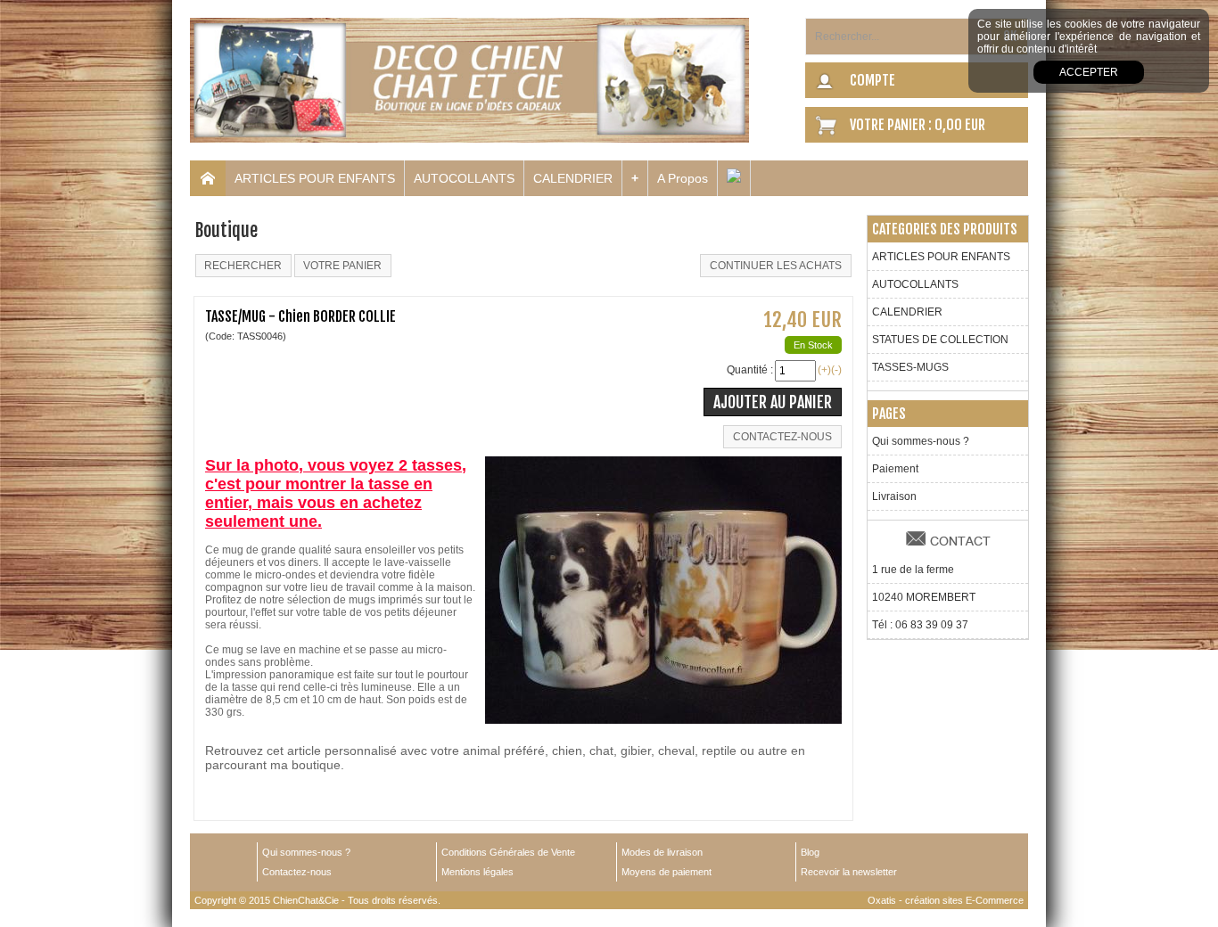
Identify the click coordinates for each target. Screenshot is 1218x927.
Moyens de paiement (666, 871)
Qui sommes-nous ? (920, 441)
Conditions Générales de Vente (508, 852)
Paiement (895, 469)
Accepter (1088, 72)
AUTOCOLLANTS (464, 178)
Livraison (894, 496)
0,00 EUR (959, 125)
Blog (810, 852)
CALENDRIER (573, 178)
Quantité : (750, 370)
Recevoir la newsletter (849, 871)
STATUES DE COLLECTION (940, 339)
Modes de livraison (662, 852)
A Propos (682, 178)
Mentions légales (477, 871)
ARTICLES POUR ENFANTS (315, 178)
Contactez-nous (297, 871)
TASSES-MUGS (910, 367)
